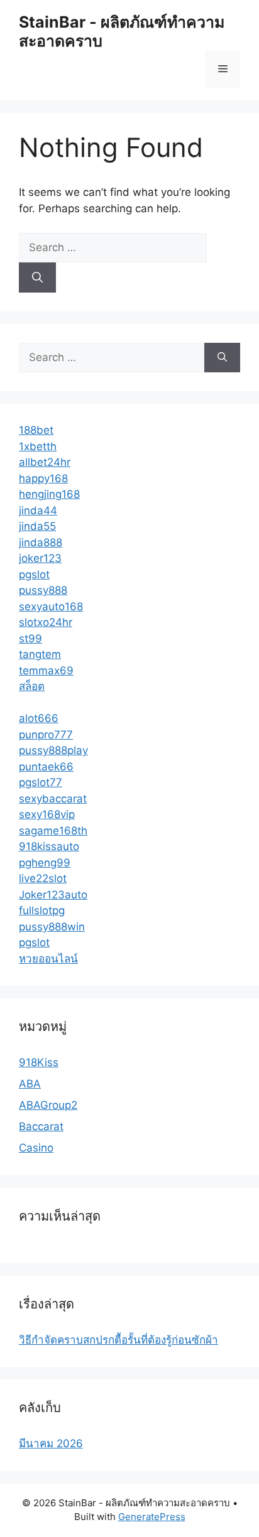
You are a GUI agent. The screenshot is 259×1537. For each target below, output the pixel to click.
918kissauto (49, 846)
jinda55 (37, 526)
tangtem (40, 654)
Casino (36, 1147)
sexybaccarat (53, 798)
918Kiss (38, 1062)
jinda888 (40, 542)
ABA (30, 1083)
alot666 (38, 718)
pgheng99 (44, 862)
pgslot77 (40, 782)
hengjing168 (49, 494)
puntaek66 (46, 766)
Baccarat (41, 1126)
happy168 (43, 478)
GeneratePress (151, 1517)
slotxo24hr (45, 622)
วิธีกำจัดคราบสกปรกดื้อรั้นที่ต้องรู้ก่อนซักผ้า (118, 1340)
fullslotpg (42, 910)
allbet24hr (44, 462)
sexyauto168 (51, 606)
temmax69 (46, 670)
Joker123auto (53, 894)
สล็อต (32, 686)
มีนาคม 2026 (51, 1443)
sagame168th (53, 830)
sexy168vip (47, 814)
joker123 (40, 558)
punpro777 (46, 734)
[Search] (37, 277)
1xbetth (38, 446)
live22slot (43, 878)
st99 (30, 638)
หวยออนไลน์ (48, 958)
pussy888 (43, 590)
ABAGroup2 (48, 1105)
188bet (36, 430)
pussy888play (53, 750)
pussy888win (52, 926)
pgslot (34, 574)
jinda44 (38, 510)
